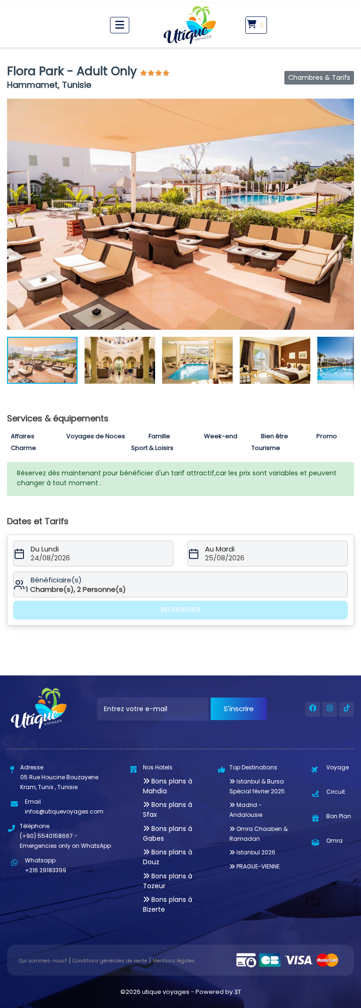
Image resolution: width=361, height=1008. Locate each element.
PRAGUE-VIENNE (257, 866)
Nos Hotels (158, 767)
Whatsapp (40, 860)
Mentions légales (174, 960)
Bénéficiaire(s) (56, 580)
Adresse (31, 767)
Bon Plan (338, 816)
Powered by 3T (218, 991)
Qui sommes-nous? (43, 960)
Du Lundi (45, 549)
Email (33, 802)
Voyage (337, 767)
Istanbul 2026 (255, 852)
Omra (334, 841)
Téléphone (34, 826)
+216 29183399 (45, 870)
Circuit (335, 792)
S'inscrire (239, 708)
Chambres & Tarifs (319, 77)
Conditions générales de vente (109, 960)
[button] (345, 107)
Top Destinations (253, 767)
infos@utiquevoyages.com (64, 811)
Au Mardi (220, 549)
